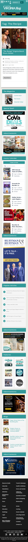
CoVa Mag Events (20, 514)
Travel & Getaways (21, 483)
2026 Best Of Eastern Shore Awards (13, 321)
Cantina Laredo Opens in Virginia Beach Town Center (17, 446)
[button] (2, 1)
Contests (18, 521)
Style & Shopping (20, 498)
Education (4, 509)
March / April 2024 (9, 65)
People (4, 506)
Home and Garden (20, 489)
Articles (4, 498)
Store (3, 501)
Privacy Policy (10, 532)
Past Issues (17, 98)
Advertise (4, 491)
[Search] (21, 2)
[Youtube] (10, 3)
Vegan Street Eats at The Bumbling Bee (17, 421)
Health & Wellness (20, 486)
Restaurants (19, 501)
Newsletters (5, 489)
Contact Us (19, 524)
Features (4, 517)
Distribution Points (5, 495)
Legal (3, 514)
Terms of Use (18, 532)
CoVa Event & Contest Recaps (20, 518)
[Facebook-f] (4, 1)
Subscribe (4, 486)
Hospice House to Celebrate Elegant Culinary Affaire (15, 430)
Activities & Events (21, 495)
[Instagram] (10, 1)
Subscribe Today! (18, 102)
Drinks (17, 506)
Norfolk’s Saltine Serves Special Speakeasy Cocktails (17, 438)
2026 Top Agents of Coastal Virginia (13, 316)
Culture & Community (19, 492)
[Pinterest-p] (8, 1)
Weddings (4, 512)
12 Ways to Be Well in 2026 (12, 304)
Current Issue (18, 95)
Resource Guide (6, 483)
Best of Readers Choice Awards (6, 521)
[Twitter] (6, 1)
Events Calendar (20, 512)
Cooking (18, 509)
